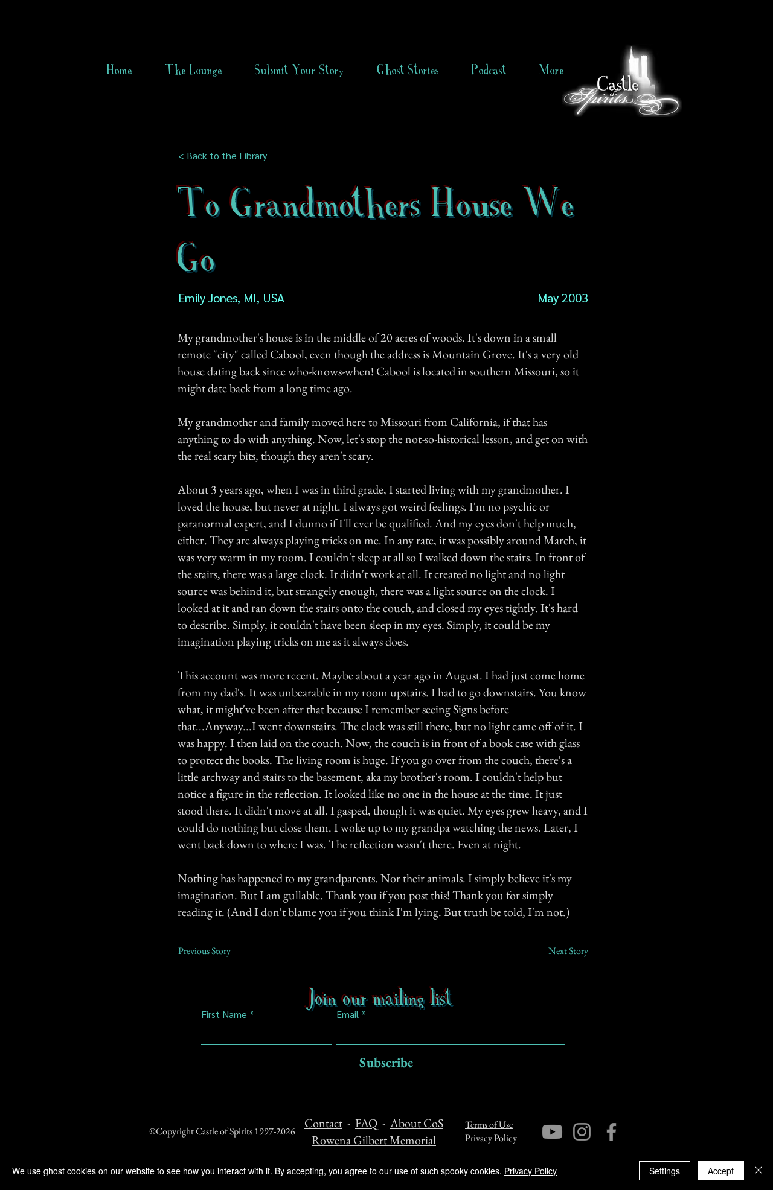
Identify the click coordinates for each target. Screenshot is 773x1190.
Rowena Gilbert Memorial (374, 1140)
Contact (323, 1123)
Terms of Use (489, 1124)
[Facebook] (611, 1132)
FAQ (366, 1123)
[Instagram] (582, 1132)
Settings (664, 1171)
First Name (224, 1014)
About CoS (416, 1123)
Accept (721, 1171)
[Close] (758, 1170)
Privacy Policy (491, 1137)
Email (347, 1014)
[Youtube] (552, 1132)
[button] (408, 70)
